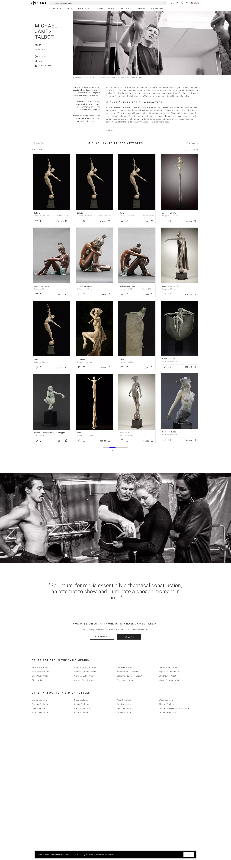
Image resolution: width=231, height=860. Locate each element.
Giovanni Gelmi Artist (83, 676)
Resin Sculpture (124, 708)
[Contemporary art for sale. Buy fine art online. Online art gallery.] (38, 3)
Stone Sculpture (124, 712)
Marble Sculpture (82, 708)
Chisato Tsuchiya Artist (84, 680)
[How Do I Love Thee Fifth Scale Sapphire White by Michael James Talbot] (51, 402)
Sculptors (94, 77)
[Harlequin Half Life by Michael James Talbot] (179, 401)
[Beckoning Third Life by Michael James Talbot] (179, 255)
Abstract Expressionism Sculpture (174, 708)
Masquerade (125, 433)
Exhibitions (140, 8)
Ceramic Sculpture (40, 704)
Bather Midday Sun (127, 286)
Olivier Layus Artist (167, 676)
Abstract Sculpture (167, 704)
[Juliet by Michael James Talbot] (94, 402)
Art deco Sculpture (167, 712)
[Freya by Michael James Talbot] (136, 328)
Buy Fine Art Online (80, 77)
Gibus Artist (37, 680)
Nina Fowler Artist (40, 667)
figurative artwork (173, 110)
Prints (69, 8)
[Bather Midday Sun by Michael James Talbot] (136, 255)
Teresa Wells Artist (125, 680)
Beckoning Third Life (170, 286)
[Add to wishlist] (36, 221)
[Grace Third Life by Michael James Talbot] (179, 328)
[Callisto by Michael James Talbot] (51, 182)
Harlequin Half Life (169, 432)
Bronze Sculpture (39, 700)
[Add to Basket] (66, 221)
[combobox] (45, 149)
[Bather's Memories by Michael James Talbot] (94, 255)
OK (189, 855)
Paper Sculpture (124, 700)
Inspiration (125, 8)
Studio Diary (41, 50)
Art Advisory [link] (157, 8)
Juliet (79, 433)
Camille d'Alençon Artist (85, 667)
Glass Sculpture (81, 700)
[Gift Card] (182, 3)
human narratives (152, 110)
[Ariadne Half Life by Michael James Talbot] (179, 182)
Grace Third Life (168, 359)
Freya (122, 359)
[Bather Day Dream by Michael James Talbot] (51, 255)
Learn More (101, 637)
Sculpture (98, 8)
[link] (165, 3)
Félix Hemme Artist (40, 672)
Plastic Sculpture (124, 704)
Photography (83, 8)
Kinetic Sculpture (82, 704)
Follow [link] (41, 56)
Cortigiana (81, 359)
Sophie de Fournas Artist (170, 672)
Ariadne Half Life (169, 213)
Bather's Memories (84, 286)
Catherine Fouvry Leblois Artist (130, 676)
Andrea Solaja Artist (168, 667)
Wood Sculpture (166, 700)
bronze (122, 110)
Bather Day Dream (41, 286)
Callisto (37, 213)
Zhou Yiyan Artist (40, 676)
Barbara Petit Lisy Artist (127, 672)
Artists (111, 8)
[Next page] (125, 451)
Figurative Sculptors (108, 77)
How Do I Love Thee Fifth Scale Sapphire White (52, 433)
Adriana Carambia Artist (85, 672)
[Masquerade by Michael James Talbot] (136, 402)
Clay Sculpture (38, 708)
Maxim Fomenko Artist (169, 680)
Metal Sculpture (81, 712)
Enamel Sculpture (40, 712)
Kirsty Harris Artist (125, 667)
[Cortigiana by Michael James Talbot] (94, 328)
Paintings (56, 8)
